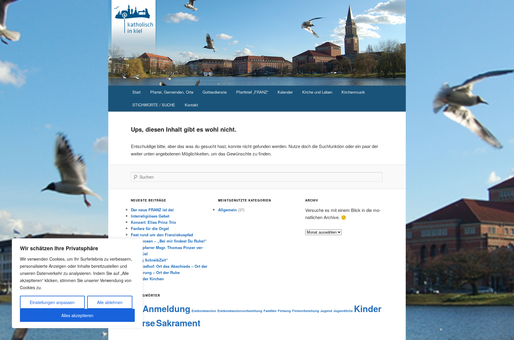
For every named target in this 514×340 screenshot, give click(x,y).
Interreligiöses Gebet (150, 216)
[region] (77, 283)
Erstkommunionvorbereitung (239, 310)
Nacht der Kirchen (147, 278)
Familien (270, 310)
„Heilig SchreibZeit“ (149, 260)
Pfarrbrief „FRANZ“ (252, 92)
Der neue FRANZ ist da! (152, 209)
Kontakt (191, 105)
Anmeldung (166, 308)
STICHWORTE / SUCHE (153, 105)
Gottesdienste (215, 92)
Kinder (367, 308)
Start (136, 92)
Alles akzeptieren (77, 315)
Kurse (143, 323)
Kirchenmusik (353, 92)
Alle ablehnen (110, 302)
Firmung (284, 310)
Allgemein (227, 209)
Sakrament (178, 323)
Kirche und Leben (317, 92)
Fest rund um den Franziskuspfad (162, 234)
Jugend (326, 310)
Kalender (285, 92)
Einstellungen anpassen (52, 302)
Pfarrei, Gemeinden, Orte (171, 92)
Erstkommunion (204, 310)
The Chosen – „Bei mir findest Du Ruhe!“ (169, 241)
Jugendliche (343, 310)
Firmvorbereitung (305, 310)
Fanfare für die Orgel (150, 228)
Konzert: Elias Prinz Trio (153, 222)
